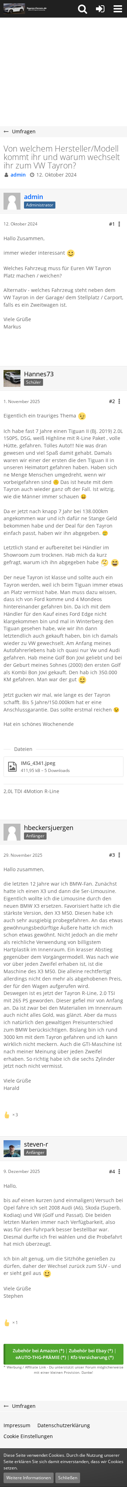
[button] (82, 9)
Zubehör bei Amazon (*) (38, 1350)
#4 (112, 1171)
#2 (112, 401)
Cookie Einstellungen (28, 1436)
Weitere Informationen (28, 1478)
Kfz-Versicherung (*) (92, 1357)
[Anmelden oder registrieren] (100, 9)
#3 (112, 854)
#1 (112, 224)
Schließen (67, 1478)
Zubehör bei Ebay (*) (91, 1350)
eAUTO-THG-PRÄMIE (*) (41, 1357)
